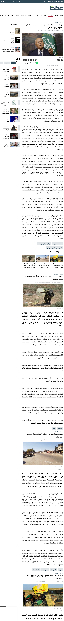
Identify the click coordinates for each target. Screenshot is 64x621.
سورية (60, 570)
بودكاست (30, 15)
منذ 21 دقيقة (11, 53)
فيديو (40, 15)
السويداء (53, 570)
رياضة (36, 15)
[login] (10, 1)
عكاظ (60, 23)
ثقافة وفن (24, 15)
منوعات (18, 15)
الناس (7, 143)
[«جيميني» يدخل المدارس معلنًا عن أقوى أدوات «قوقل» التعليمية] (17, 40)
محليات (56, 15)
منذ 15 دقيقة (11, 44)
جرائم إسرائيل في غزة (44, 244)
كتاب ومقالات (5, 126)
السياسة (56, 23)
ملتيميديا (6, 15)
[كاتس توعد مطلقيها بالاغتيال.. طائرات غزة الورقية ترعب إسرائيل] (17, 31)
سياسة (50, 15)
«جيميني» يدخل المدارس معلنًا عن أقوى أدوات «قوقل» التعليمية (7, 41)
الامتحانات (36, 570)
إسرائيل (60, 428)
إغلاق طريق (44, 570)
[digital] (19, 1)
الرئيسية (61, 15)
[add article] (16, 1)
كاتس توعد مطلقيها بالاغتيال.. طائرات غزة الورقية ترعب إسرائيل (7, 32)
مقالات (12, 15)
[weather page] (13, 1)
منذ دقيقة (12, 34)
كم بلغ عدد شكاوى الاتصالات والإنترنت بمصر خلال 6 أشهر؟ (8, 50)
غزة (54, 428)
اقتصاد (45, 15)
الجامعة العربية (57, 244)
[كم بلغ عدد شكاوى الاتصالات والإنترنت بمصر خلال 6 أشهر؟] (17, 49)
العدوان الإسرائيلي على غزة (54, 248)
